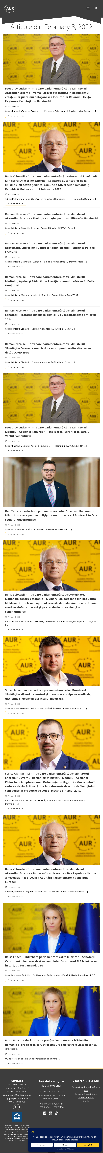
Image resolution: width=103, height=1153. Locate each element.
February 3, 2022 (14, 106)
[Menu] (88, 8)
